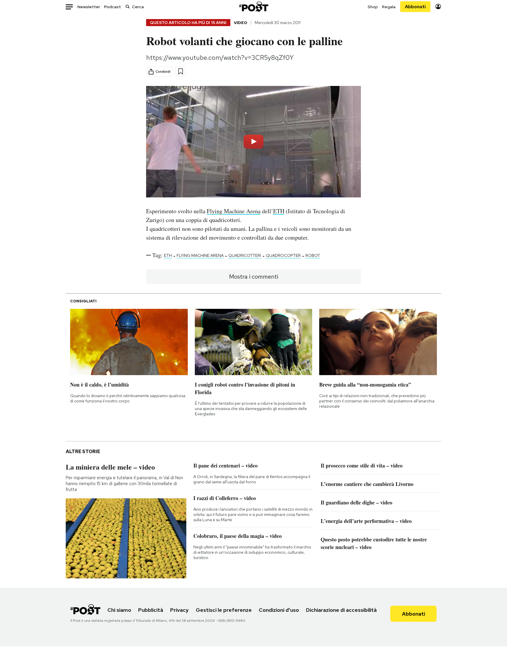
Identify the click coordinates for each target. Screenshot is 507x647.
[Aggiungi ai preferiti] (180, 71)
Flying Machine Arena (234, 211)
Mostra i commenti (253, 276)
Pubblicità (150, 610)
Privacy (179, 610)
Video (240, 22)
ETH (278, 211)
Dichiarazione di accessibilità (341, 610)
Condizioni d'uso (279, 610)
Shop (373, 6)
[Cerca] (128, 7)
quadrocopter (283, 255)
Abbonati (415, 7)
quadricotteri (244, 255)
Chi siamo (119, 610)
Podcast (112, 6)
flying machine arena (200, 255)
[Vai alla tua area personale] (438, 7)
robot (312, 255)
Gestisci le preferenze (224, 610)
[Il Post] (253, 6)
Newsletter (88, 6)
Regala (389, 6)
